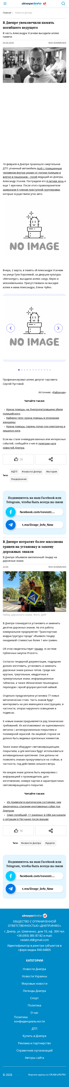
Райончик (59, 392)
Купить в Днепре (34, 1036)
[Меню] (5, 3)
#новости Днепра (32, 471)
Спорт (34, 998)
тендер (38, 648)
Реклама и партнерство (34, 1043)
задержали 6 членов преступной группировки (31, 189)
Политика (34, 1005)
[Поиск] (63, 3)
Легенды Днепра (34, 991)
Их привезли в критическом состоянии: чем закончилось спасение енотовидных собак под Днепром (32, 806)
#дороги (50, 843)
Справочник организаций (34, 1050)
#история (51, 471)
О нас (34, 1013)
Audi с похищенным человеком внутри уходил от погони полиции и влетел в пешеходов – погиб (32, 173)
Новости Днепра (34, 969)
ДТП (34, 1029)
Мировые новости (34, 983)
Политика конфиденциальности (29, 1019)
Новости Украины (34, 976)
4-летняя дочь (55, 181)
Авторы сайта (34, 1058)
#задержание (19, 479)
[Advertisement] (34, 121)
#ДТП (14, 471)
